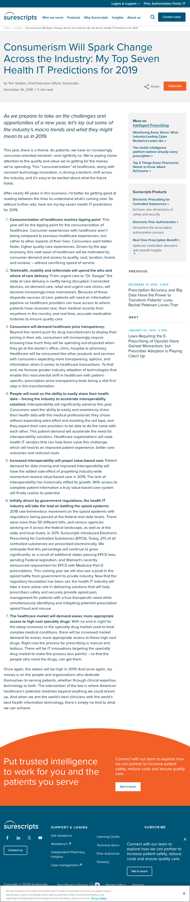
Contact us (15, 850)
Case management (64, 865)
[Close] (184, 893)
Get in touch (128, 787)
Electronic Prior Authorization (154, 222)
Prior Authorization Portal (162, 3)
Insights (18, 28)
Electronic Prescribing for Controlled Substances (151, 202)
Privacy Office (116, 884)
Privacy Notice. (99, 898)
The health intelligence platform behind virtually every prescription (155, 151)
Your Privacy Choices (72, 885)
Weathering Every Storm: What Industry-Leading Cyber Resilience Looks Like (155, 136)
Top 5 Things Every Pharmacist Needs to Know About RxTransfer (155, 166)
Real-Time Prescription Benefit (155, 240)
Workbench (59, 843)
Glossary (103, 861)
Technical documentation (115, 845)
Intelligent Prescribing (151, 125)
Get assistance (61, 835)
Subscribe (175, 86)
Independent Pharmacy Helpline (68, 854)
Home (7, 28)
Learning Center (108, 836)
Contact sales (172, 17)
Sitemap (138, 884)
